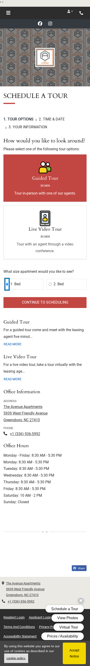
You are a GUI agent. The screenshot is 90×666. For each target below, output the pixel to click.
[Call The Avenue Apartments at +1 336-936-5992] (81, 13)
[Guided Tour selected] (45, 178)
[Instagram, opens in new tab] (50, 23)
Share (81, 568)
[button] (70, 11)
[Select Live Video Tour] (45, 232)
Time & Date (54, 119)
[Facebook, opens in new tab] (40, 23)
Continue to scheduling (45, 302)
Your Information (30, 127)
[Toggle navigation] (8, 13)
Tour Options (20, 119)
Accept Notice (74, 653)
